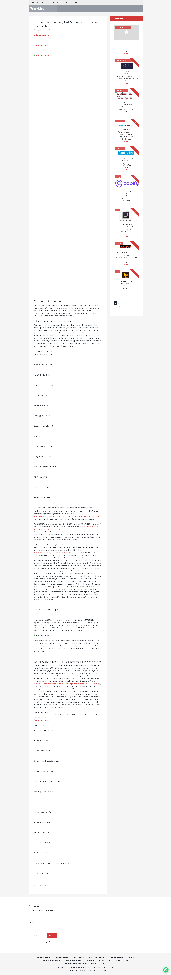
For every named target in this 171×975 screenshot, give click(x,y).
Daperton (119, 243)
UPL (117, 271)
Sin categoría (45, 885)
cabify (118, 177)
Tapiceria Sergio (121, 90)
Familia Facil (120, 148)
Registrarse (32, 942)
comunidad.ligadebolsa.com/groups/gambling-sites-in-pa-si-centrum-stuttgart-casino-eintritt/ (66, 684)
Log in (111, 967)
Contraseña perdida (45, 942)
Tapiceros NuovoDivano (124, 60)
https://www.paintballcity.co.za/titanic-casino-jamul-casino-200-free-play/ (59, 553)
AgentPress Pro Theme (77, 967)
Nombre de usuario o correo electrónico (42, 910)
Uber (117, 210)
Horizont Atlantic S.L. (123, 27)
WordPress (104, 967)
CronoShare (120, 121)
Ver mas (126, 53)
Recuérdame (34, 935)
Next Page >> (120, 307)
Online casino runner (41, 35)
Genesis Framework (93, 967)
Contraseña (32, 922)
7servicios (37, 8)
